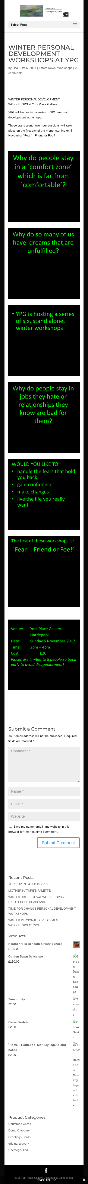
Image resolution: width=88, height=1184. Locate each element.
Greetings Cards (19, 1137)
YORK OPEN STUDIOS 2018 (28, 884)
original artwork (18, 1143)
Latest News (47, 67)
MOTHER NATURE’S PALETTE (29, 890)
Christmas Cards (19, 1124)
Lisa (15, 67)
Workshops (64, 67)
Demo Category (19, 1130)
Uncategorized (18, 1150)
